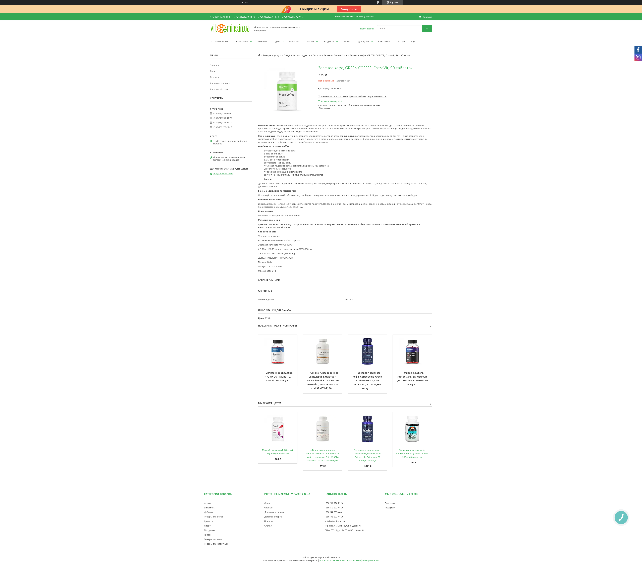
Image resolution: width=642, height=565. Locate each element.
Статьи (268, 525)
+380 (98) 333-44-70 (334, 516)
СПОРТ (310, 41)
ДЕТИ (278, 41)
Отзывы (214, 76)
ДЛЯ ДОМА (363, 41)
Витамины (209, 507)
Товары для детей (214, 516)
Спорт (207, 525)
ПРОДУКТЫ (328, 41)
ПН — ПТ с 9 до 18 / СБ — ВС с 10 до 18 (344, 530)
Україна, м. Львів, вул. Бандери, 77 (343, 525)
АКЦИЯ (401, 41)
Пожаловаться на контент (332, 560)
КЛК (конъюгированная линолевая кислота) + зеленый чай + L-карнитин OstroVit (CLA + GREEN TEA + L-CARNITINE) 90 (322, 380)
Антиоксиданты (301, 55)
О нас (213, 70)
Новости (268, 521)
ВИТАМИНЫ (242, 41)
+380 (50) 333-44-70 (334, 507)
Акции (207, 503)
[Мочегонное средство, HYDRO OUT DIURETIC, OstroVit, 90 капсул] (277, 351)
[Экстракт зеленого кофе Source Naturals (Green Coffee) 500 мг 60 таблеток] (412, 429)
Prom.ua (336, 557)
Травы (207, 534)
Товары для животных (216, 543)
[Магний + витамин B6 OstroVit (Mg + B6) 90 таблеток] (277, 429)
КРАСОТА (294, 41)
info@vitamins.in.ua (223, 173)
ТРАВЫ (346, 41)
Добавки (208, 512)
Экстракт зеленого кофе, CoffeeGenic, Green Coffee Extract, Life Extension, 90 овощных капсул (368, 380)
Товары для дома (213, 539)
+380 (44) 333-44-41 (334, 512)
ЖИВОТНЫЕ (384, 41)
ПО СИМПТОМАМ (219, 41)
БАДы (287, 55)
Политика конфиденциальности (363, 560)
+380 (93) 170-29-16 (334, 503)
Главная (214, 64)
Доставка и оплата (220, 83)
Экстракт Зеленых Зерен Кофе (330, 55)
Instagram (390, 507)
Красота (208, 521)
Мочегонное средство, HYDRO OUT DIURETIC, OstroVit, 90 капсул (279, 376)
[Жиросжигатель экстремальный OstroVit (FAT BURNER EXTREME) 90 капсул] (412, 351)
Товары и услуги (272, 55)
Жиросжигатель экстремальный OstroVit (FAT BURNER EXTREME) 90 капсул (412, 378)
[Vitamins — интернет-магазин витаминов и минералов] (230, 32)
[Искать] (427, 28)
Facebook (390, 503)
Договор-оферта (219, 89)
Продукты (209, 530)
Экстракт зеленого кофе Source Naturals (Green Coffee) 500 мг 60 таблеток (412, 454)
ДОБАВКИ (262, 41)
